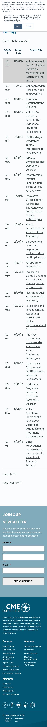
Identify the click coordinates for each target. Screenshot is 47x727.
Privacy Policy (8, 720)
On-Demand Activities (8, 658)
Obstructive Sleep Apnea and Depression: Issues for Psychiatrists (35, 371)
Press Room (8, 691)
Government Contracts (30, 664)
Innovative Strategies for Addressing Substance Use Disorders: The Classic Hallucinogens (35, 207)
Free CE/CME (8, 646)
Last (4, 561)
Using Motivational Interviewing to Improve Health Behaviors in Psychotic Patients (35, 453)
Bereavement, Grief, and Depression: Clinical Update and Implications (36, 249)
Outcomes (29, 650)
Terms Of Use (19, 720)
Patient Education (11, 670)
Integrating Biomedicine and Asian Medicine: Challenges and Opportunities (36, 279)
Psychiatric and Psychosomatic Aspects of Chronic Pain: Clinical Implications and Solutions (36, 317)
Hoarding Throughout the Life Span (35, 103)
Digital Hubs (8, 663)
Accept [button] (18, 26)
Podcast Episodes (11, 666)
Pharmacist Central (12, 673)
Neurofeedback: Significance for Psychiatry (35, 296)
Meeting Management (30, 658)
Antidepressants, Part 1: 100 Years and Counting (36, 90)
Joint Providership (32, 646)
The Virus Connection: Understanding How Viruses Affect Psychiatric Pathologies (34, 346)
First (4, 552)
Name (7, 542)
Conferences (9, 650)
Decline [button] (28, 26)
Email (7, 565)
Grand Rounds (30, 653)
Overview (7, 684)
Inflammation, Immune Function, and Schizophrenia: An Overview (34, 182)
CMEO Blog (7, 687)
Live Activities (9, 653)
